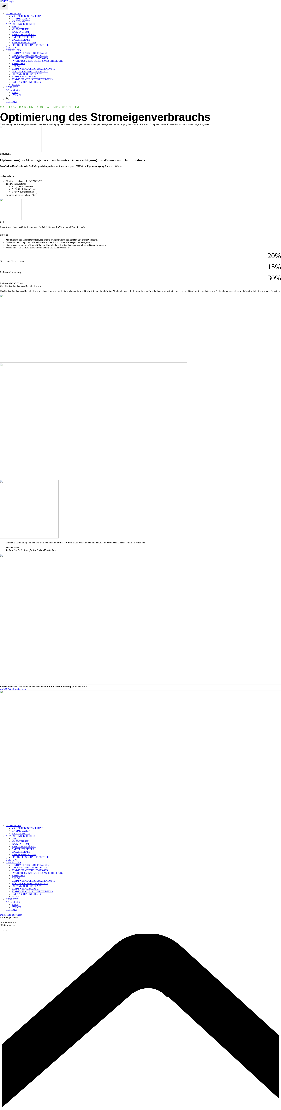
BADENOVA (18, 63)
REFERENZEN (13, 50)
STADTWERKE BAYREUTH (26, 76)
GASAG (16, 66)
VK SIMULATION (21, 18)
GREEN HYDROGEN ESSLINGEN (30, 55)
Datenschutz (5, 915)
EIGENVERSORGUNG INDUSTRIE (30, 45)
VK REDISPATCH (21, 21)
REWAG (16, 84)
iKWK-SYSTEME (21, 32)
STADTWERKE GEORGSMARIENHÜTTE (33, 68)
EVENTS (16, 95)
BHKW (15, 26)
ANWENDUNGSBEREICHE (20, 24)
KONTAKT (11, 102)
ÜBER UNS (12, 47)
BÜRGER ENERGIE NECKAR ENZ (30, 71)
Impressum (17, 915)
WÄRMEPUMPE (20, 29)
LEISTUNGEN (13, 13)
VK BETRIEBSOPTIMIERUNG (27, 16)
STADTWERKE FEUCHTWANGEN (30, 58)
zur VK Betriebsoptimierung (13, 689)
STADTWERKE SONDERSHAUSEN (30, 53)
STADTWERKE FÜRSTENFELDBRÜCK (32, 79)
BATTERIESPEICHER (23, 37)
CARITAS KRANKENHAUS (26, 82)
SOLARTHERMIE (21, 40)
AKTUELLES (13, 90)
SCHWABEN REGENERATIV (27, 74)
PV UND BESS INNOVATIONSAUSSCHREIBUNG (38, 61)
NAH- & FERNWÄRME (24, 34)
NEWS (15, 92)
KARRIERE (12, 87)
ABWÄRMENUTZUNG (24, 42)
